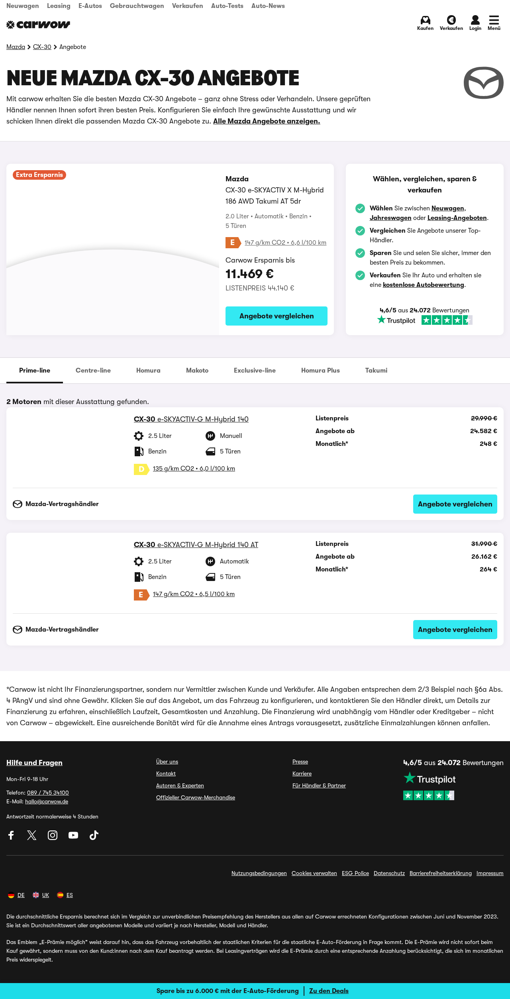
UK (45, 895)
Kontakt (166, 773)
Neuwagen (22, 6)
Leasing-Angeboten (457, 218)
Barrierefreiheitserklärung (441, 873)
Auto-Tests (227, 6)
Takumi (376, 370)
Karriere (302, 773)
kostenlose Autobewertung (423, 285)
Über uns (167, 761)
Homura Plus (320, 370)
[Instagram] (53, 838)
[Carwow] (38, 24)
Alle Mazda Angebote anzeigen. (266, 121)
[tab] (34, 370)
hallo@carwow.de (46, 801)
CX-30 (42, 47)
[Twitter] (32, 838)
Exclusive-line (255, 370)
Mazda (15, 47)
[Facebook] (12, 838)
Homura (148, 370)
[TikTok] (94, 838)
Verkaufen (187, 6)
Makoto (197, 370)
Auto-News (268, 6)
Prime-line (34, 370)
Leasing (59, 6)
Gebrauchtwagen (137, 6)
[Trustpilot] (425, 320)
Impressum (490, 873)
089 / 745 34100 (48, 792)
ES (70, 895)
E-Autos (90, 6)
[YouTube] (74, 838)
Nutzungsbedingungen (259, 873)
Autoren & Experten (180, 785)
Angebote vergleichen (276, 316)
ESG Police (355, 873)
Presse (300, 761)
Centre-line (93, 370)
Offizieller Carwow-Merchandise (195, 797)
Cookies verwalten (314, 873)
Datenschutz (389, 873)
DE (21, 895)
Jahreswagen (391, 218)
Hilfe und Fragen (34, 763)
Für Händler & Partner (319, 785)
